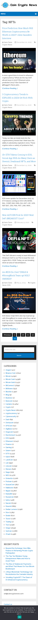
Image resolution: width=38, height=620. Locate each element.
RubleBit (9, 494)
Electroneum (10, 435)
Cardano (9, 404)
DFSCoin (9, 426)
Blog (7, 395)
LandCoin (9, 460)
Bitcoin (8, 376)
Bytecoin (9, 401)
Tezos (8, 519)
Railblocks (9, 488)
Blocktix (9, 392)
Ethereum (9, 441)
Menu (3, 14)
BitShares (9, 389)
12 (33, 335)
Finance (9, 444)
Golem (8, 450)
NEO (7, 475)
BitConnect (10, 385)
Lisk (7, 463)
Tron (7, 525)
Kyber (8, 457)
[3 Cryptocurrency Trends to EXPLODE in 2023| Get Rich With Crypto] (19, 123)
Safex (8, 500)
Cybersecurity (11, 416)
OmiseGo (9, 478)
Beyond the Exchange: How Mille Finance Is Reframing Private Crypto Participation (19, 550)
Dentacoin (9, 423)
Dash (7, 419)
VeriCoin (9, 531)
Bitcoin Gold (10, 382)
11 (28, 335)
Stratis (8, 516)
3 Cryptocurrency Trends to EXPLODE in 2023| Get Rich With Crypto (17, 97)
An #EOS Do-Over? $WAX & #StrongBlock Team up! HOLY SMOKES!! (16, 275)
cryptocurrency (11, 413)
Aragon (8, 370)
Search (19, 355)
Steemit (9, 506)
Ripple (8, 491)
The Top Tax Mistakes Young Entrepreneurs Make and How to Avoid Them (18, 558)
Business (9, 398)
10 (23, 335)
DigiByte (9, 429)
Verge (8, 528)
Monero (8, 469)
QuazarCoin (10, 485)
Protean (9, 481)
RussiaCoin (10, 497)
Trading (8, 522)
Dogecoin (9, 432)
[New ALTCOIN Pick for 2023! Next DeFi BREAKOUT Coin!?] (19, 240)
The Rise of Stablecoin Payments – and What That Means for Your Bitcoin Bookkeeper (20, 566)
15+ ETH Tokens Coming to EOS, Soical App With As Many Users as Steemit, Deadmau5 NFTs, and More (19, 158)
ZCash (8, 534)
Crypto (8, 407)
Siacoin (8, 503)
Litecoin (9, 466)
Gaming (8, 447)
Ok (19, 617)
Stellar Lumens (11, 509)
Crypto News (7, 45)
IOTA (7, 454)
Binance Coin (10, 373)
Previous (7, 335)
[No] (35, 613)
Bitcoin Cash (10, 379)
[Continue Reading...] (10, 88)
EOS (14, 168)
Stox (7, 512)
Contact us (8, 604)
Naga (8, 472)
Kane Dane (8, 42)
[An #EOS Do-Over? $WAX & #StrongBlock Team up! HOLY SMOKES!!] (19, 300)
